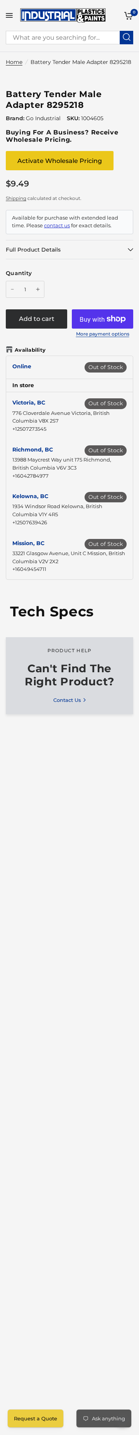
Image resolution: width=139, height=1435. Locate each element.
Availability (30, 350)
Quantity (19, 273)
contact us (57, 225)
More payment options (102, 334)
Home (14, 62)
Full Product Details (33, 249)
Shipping (16, 198)
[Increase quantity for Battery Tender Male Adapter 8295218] (38, 289)
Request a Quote (35, 1418)
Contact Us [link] (67, 700)
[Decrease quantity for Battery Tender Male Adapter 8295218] (12, 289)
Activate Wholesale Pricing (59, 160)
